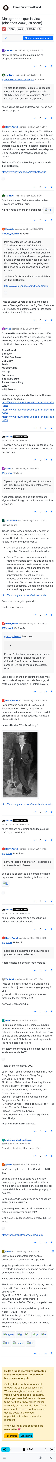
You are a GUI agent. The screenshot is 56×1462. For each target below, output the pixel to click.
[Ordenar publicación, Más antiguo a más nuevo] (6, 38)
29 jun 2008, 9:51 (30, 1020)
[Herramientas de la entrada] (51, 66)
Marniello (9, 229)
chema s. (9, 50)
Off (4, 29)
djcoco (8, 436)
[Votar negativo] (45, 66)
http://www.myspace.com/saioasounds (24, 595)
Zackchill (9, 979)
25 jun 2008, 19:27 (38, 623)
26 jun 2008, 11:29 (21, 913)
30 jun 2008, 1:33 (32, 1164)
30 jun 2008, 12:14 (30, 1251)
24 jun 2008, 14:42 (33, 75)
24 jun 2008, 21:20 (33, 196)
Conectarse (26, 1435)
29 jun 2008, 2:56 (34, 979)
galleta (8, 1164)
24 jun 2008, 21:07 (38, 127)
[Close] (50, 1371)
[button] (4, 1458)
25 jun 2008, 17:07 (31, 329)
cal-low (9, 75)
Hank (7, 1020)
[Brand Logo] (7, 7)
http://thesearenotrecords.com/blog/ (22, 1234)
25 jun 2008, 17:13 (31, 468)
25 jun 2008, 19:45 (38, 700)
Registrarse (11, 1435)
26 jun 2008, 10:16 (21, 824)
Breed (8, 329)
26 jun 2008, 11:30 (37, 938)
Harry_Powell (11, 127)
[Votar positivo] (35, 66)
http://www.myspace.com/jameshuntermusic (27, 804)
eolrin (8, 1251)
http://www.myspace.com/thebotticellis (24, 171)
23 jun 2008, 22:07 (34, 50)
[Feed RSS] (39, 29)
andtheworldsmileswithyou (18, 1140)
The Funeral (11, 520)
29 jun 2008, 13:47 (21, 1143)
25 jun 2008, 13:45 (34, 229)
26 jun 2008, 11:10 (37, 849)
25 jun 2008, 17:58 (37, 520)
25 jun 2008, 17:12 (21, 440)
